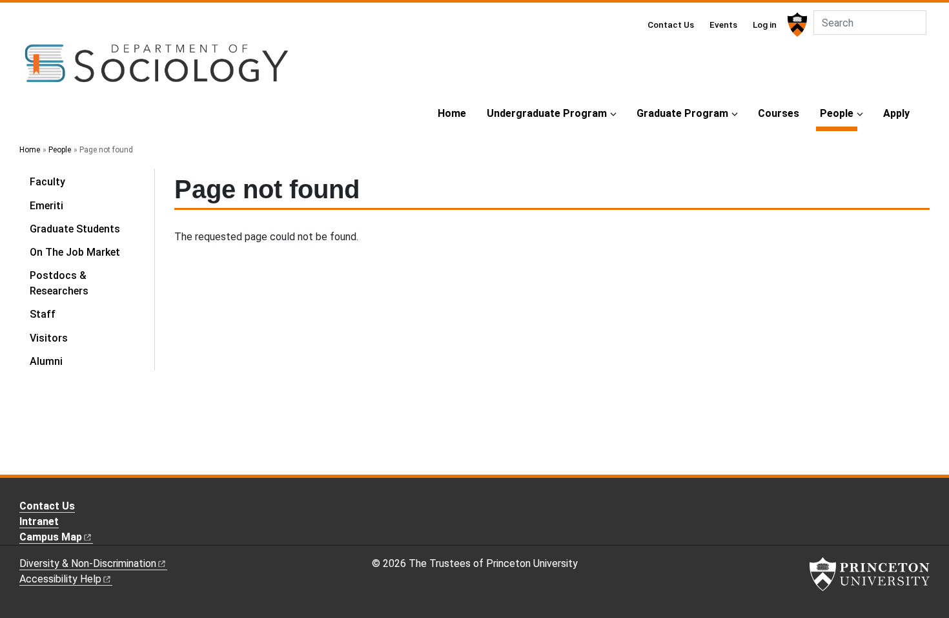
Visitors (49, 338)
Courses (778, 113)
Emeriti (46, 206)
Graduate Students (75, 229)
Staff (43, 314)
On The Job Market (75, 252)
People (838, 113)
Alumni (46, 361)
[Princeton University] (796, 24)
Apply (896, 113)
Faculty (47, 182)
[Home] (156, 68)
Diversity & (87, 563)
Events (723, 24)
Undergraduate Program (547, 113)
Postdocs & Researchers (59, 283)
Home (452, 113)
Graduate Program (682, 113)
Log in (765, 24)
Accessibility (60, 579)
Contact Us (671, 24)
